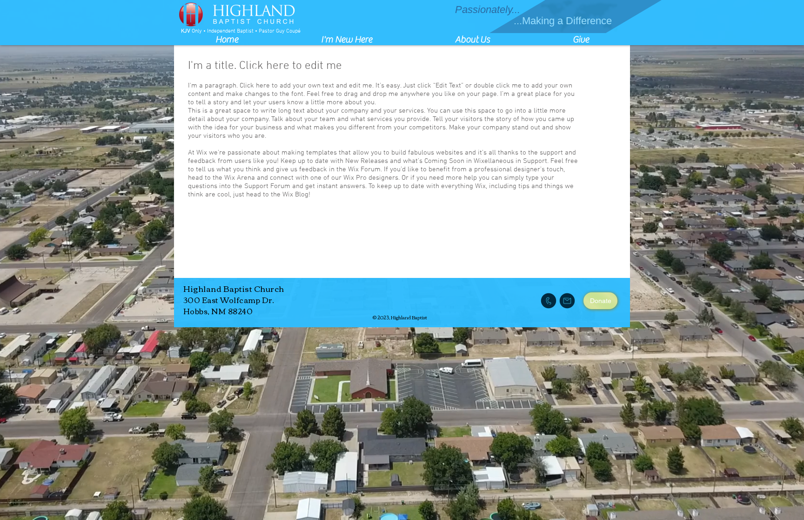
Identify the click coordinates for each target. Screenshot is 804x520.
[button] (347, 39)
